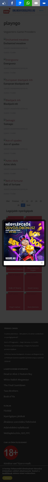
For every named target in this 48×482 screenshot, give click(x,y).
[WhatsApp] (28, 3)
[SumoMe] (44, 3)
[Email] (36, 3)
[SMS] (20, 3)
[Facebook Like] (4, 3)
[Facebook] (12, 3)
